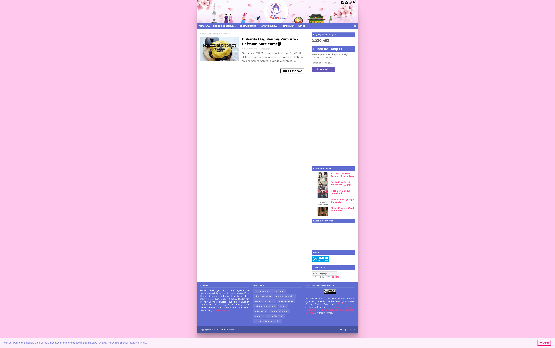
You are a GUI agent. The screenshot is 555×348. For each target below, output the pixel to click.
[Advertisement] (333, 119)
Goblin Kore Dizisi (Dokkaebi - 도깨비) (341, 183)
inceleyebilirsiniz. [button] (138, 343)
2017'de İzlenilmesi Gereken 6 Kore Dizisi (342, 174)
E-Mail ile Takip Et (327, 49)
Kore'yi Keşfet (247, 26)
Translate (334, 277)
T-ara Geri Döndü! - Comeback (341, 192)
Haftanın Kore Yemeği (265, 306)
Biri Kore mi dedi (222, 310)
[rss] (354, 2)
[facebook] (342, 2)
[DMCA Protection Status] (320, 261)
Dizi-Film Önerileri (263, 296)
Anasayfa (204, 26)
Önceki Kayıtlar (292, 71)
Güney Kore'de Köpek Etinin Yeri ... (343, 209)
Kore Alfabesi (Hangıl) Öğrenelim (342, 200)
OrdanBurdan (261, 291)
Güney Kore (278, 291)
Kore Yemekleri (286, 301)
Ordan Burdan (269, 26)
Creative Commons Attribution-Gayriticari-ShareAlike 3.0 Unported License (330, 310)
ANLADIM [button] (544, 343)
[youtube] (346, 2)
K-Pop (258, 301)
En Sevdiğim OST (275, 316)
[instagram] (350, 2)
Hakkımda (288, 26)
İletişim (302, 26)
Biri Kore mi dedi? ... (229, 330)
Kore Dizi (269, 301)
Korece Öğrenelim (223, 26)
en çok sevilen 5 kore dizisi (267, 321)
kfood (283, 306)
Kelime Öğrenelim (279, 311)
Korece (258, 316)
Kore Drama (260, 311)
